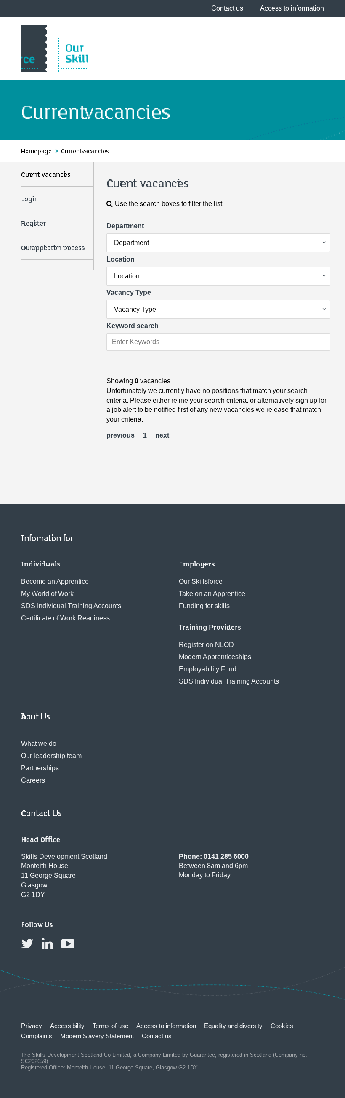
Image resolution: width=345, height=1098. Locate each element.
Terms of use (110, 1025)
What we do (38, 743)
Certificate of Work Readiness (65, 618)
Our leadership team (51, 755)
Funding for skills (204, 605)
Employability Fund (207, 669)
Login (29, 199)
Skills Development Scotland (54, 48)
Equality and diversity (233, 1025)
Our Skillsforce (201, 581)
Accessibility (67, 1025)
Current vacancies (46, 175)
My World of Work (47, 593)
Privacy (31, 1025)
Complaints (36, 1035)
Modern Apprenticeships (215, 656)
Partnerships (40, 768)
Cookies (282, 1025)
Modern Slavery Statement (97, 1035)
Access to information (292, 8)
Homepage (36, 151)
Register (32, 223)
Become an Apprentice (55, 581)
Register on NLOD (206, 644)
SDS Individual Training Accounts (71, 605)
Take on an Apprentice (212, 593)
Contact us (227, 8)
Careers (33, 780)
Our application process (53, 248)
